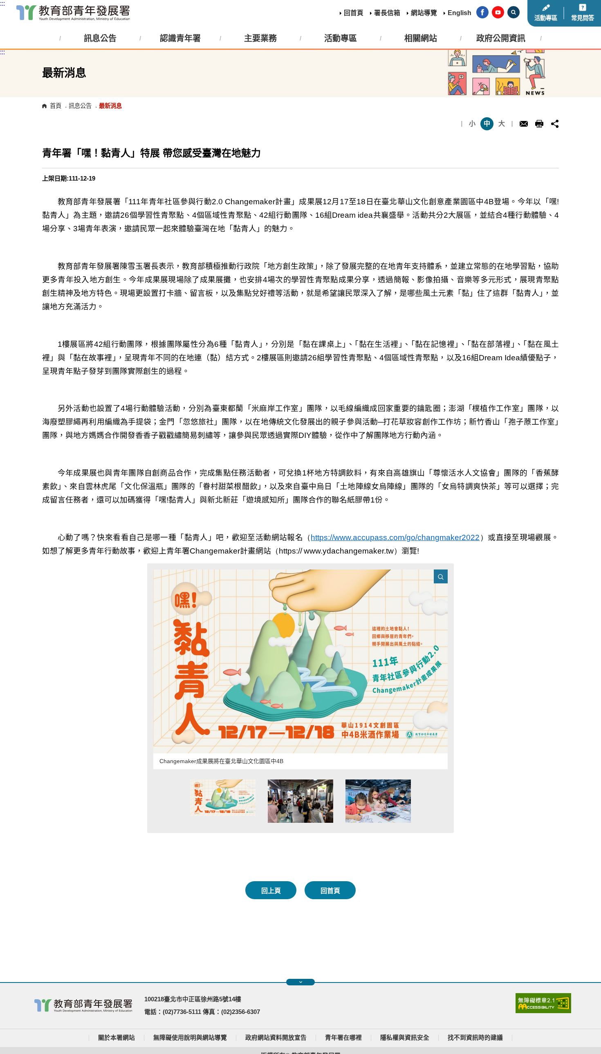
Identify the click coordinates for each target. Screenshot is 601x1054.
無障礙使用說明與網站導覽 (190, 1037)
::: (2, 3)
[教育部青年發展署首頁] (73, 13)
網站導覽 (424, 12)
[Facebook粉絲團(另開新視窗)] (482, 13)
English (459, 12)
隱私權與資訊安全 (404, 1037)
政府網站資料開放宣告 (276, 1037)
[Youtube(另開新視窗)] (498, 13)
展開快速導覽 (300, 982)
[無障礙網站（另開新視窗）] (543, 1011)
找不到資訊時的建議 (475, 1037)
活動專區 (545, 18)
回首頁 (353, 12)
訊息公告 (80, 106)
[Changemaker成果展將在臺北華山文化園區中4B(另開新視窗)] (300, 661)
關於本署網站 (116, 1037)
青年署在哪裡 (343, 1037)
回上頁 (271, 890)
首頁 (55, 106)
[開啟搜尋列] (513, 13)
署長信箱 (387, 12)
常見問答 (582, 18)
